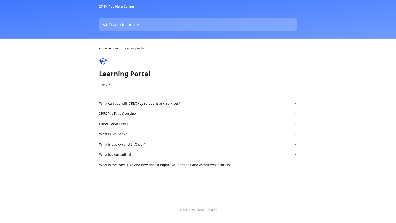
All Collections (108, 48)
